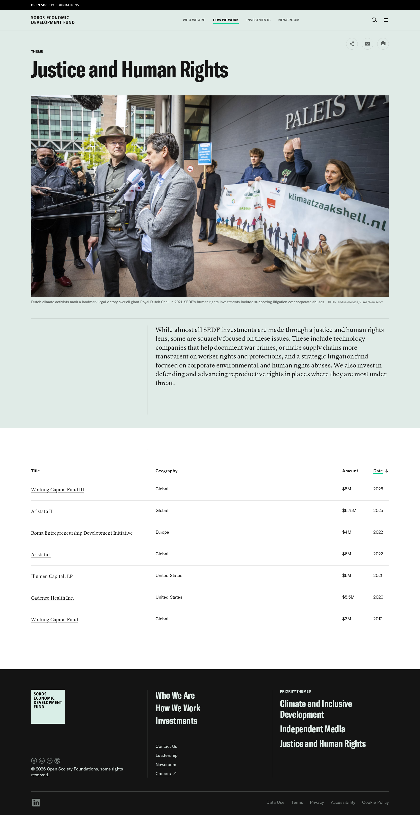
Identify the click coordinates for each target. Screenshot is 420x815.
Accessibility (343, 802)
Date (378, 471)
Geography (166, 471)
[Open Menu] (386, 20)
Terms (297, 802)
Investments (258, 20)
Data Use (275, 802)
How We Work (226, 20)
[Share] (352, 44)
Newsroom (288, 20)
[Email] (367, 44)
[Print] (383, 44)
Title (35, 471)
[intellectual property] (45, 761)
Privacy (317, 802)
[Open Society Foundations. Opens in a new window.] (55, 5)
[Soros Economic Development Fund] (53, 19)
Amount (350, 471)
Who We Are (194, 20)
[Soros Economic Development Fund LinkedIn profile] (36, 802)
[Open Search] (374, 20)
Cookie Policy (375, 802)
